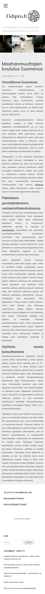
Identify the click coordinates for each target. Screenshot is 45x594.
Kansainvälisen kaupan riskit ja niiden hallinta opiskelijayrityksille (22, 566)
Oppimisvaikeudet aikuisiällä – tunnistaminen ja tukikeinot (22, 574)
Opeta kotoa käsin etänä (14, 582)
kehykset (39, 184)
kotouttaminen (8, 230)
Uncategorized (7, 76)
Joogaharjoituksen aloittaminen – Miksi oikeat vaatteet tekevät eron (22, 557)
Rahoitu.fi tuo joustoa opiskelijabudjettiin (20, 588)
